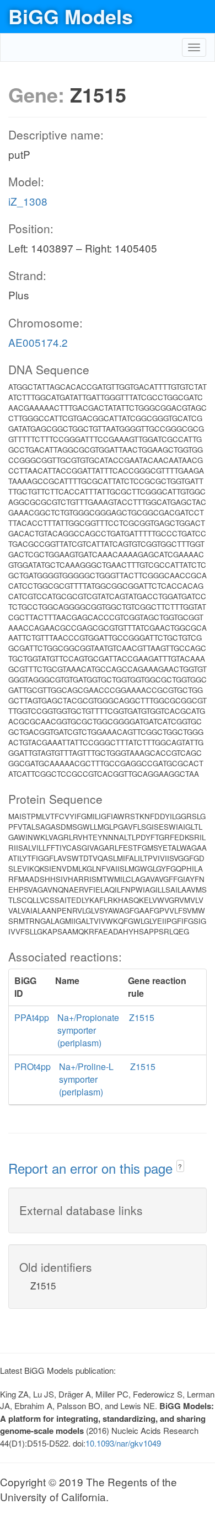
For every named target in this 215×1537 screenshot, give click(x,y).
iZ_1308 (27, 201)
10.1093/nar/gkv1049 (123, 1443)
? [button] (180, 1166)
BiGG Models (70, 16)
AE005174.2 (38, 342)
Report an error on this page (92, 1168)
